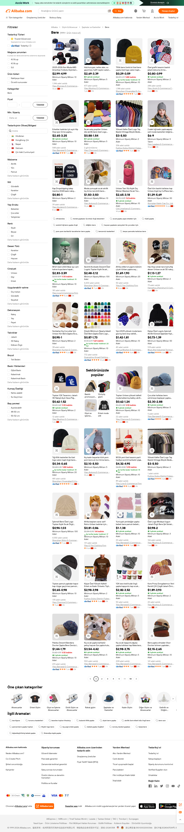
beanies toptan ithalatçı (61, 721)
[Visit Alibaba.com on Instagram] (167, 786)
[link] (180, 804)
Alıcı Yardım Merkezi (121, 753)
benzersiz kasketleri (106, 231)
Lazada (92, 819)
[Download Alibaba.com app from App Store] (147, 806)
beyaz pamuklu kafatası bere (134, 231)
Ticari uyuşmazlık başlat (123, 764)
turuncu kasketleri (35, 721)
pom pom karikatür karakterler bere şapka (73, 231)
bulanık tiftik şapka (86, 721)
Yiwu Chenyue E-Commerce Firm (97, 150)
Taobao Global (104, 819)
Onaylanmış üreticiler (86, 756)
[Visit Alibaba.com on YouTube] (173, 786)
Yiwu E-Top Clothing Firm (127, 285)
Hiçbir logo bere (47, 727)
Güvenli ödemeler (49, 753)
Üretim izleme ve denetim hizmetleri (52, 776)
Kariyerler (10, 770)
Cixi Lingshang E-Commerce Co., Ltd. (129, 208)
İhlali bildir (117, 781)
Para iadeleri (118, 770)
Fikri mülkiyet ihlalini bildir (124, 775)
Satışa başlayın (154, 759)
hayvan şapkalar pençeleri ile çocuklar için (121, 225)
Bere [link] (107, 27)
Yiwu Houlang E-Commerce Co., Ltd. (65, 207)
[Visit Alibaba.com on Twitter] (161, 786)
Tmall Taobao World (78, 819)
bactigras (16, 721)
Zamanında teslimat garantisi (54, 764)
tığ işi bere (142, 727)
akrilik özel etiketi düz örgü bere (137, 721)
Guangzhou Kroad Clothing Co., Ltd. (97, 357)
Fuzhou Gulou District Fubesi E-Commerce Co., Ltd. (129, 148)
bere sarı (162, 721)
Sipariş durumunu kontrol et (160, 764)
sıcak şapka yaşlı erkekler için (124, 219)
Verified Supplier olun (157, 770)
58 (131, 679)
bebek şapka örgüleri (95, 727)
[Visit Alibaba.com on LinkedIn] (156, 786)
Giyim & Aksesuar (69, 27)
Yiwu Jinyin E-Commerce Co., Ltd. (161, 88)
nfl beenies (60, 219)
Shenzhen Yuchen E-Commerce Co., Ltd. (65, 350)
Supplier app (71, 806)
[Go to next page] (136, 678)
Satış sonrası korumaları (51, 770)
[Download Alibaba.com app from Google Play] (168, 806)
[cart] (144, 11)
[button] (109, 11)
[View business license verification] (118, 827)
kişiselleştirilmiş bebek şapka (24, 733)
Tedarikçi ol (153, 753)
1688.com (62, 819)
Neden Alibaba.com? (15, 753)
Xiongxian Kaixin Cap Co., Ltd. (160, 203)
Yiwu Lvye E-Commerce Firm (65, 293)
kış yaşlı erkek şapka (71, 727)
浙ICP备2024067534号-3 (165, 828)
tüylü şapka (149, 219)
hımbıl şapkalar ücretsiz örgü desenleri (88, 219)
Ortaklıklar (152, 775)
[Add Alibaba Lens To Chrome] (44, 806)
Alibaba (54, 27)
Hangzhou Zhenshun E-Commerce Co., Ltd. (161, 288)
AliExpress (51, 819)
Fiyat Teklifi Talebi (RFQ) (87, 762)
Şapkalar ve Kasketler (91, 27)
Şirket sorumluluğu (14, 764)
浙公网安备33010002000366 (138, 828)
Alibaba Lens (21, 806)
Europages (134, 819)
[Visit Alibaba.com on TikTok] (179, 786)
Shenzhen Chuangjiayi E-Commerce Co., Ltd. (129, 91)
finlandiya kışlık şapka (52, 733)
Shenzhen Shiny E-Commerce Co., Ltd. (97, 285)
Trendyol (122, 819)
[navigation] (27, 353)
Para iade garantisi (49, 759)
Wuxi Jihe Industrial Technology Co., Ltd (161, 350)
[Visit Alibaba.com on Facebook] (150, 786)
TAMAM (40, 105)
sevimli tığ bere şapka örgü (67, 225)
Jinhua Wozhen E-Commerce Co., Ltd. (129, 350)
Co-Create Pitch (13, 759)
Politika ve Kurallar (49, 783)
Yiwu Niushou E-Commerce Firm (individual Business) (97, 88)
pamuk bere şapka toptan (22, 727)
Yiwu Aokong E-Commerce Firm (97, 203)
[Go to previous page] (90, 678)
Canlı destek (118, 759)
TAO (114, 819)
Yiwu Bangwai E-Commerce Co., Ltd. (65, 150)
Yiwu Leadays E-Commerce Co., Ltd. (161, 144)
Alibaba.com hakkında (16, 747)
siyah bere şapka (109, 721)
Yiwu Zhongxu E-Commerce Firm (65, 86)
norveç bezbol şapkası (121, 727)
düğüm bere (91, 225)
